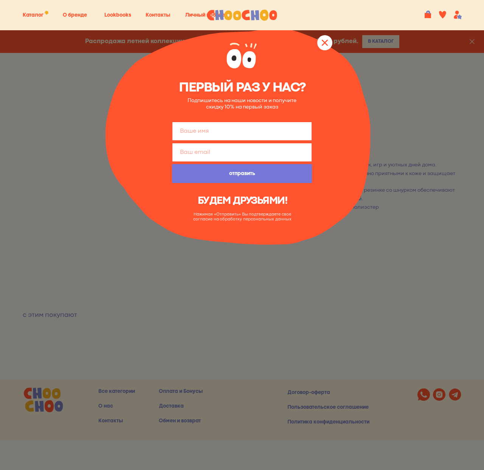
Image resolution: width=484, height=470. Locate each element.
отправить (242, 173)
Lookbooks (117, 15)
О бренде (75, 15)
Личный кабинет (206, 15)
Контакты (158, 15)
